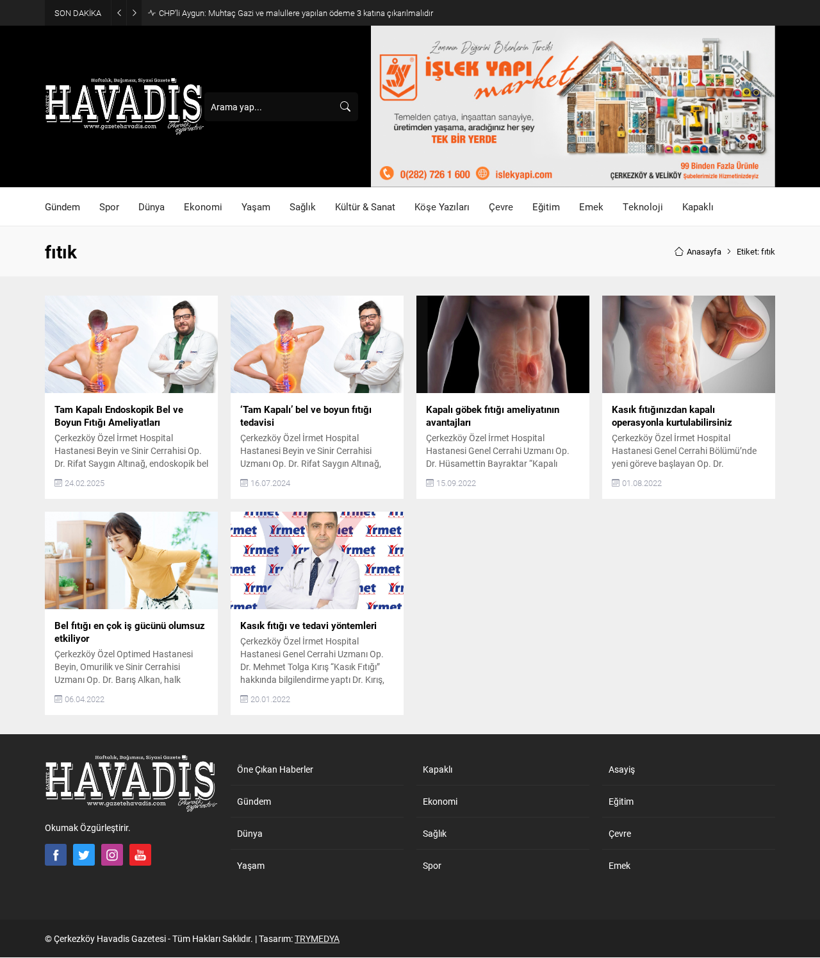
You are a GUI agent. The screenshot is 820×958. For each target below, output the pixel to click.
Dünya (250, 833)
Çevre (620, 833)
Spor (432, 865)
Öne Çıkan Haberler (275, 769)
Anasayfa (704, 251)
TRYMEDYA (317, 938)
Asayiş (622, 769)
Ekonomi (440, 801)
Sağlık (435, 833)
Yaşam (251, 865)
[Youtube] (140, 855)
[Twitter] (84, 855)
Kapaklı (437, 769)
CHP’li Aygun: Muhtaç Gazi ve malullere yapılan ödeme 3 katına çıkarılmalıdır (296, 13)
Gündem (254, 801)
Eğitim (621, 801)
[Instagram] (112, 855)
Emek (619, 865)
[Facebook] (56, 855)
